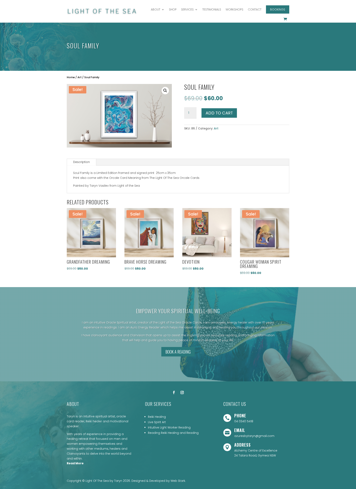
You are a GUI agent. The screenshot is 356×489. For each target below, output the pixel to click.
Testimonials (211, 9)
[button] (165, 90)
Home (71, 77)
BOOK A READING (178, 352)
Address (242, 445)
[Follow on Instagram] (182, 392)
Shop (173, 9)
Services (187, 9)
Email (239, 430)
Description (81, 162)
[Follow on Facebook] (174, 392)
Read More (75, 463)
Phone (240, 415)
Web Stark (178, 481)
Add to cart (219, 113)
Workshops (234, 9)
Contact (254, 9)
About (155, 9)
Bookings (277, 9)
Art (79, 77)
